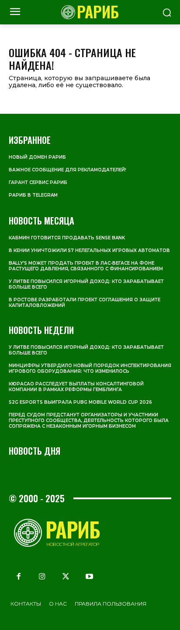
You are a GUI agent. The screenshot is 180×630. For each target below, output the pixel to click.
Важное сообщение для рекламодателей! (67, 170)
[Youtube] (89, 576)
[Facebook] (18, 576)
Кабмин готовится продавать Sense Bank (67, 238)
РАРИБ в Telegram (33, 195)
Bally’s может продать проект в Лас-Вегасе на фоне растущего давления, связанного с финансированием (86, 266)
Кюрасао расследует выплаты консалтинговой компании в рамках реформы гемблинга (76, 386)
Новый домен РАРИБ (37, 157)
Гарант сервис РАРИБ (38, 182)
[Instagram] (42, 576)
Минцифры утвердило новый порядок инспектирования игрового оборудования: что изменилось (90, 368)
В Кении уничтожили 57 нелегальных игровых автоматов (89, 250)
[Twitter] (65, 576)
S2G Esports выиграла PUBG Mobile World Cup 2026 (80, 402)
